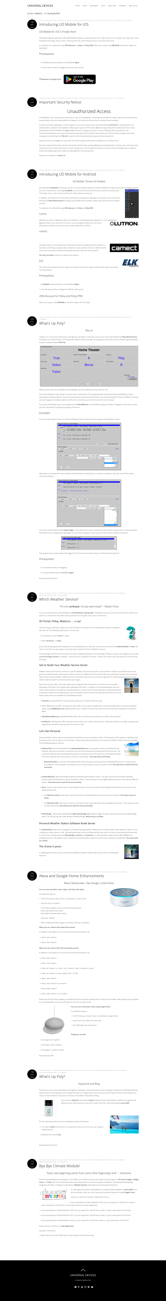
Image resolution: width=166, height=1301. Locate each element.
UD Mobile (53, 188)
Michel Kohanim (45, 20)
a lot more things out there (49, 657)
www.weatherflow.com (79, 748)
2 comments (119, 98)
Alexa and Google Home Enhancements (71, 875)
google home (94, 872)
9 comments (122, 872)
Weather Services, (81, 1185)
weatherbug (120, 593)
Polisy (80, 45)
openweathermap (101, 593)
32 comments (120, 170)
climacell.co (46, 701)
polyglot (110, 20)
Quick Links (112, 6)
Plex (121, 317)
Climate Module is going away (82, 613)
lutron (98, 20)
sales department (67, 1226)
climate (75, 20)
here (59, 1135)
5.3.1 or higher (74, 62)
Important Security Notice (60, 101)
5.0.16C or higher (68, 573)
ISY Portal (113, 125)
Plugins (55, 1070)
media (96, 317)
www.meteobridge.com (81, 814)
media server (114, 317)
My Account (133, 6)
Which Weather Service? (58, 599)
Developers (94, 6)
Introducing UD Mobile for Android (67, 174)
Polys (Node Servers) (55, 201)
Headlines (122, 6)
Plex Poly (62, 342)
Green (85, 6)
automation (61, 20)
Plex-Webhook (83, 404)
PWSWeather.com (58, 709)
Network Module (123, 646)
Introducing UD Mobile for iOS (64, 24)
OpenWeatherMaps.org (50, 716)
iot (94, 20)
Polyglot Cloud (129, 1192)
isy (88, 317)
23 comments (62, 595)
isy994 (92, 317)
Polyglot (129, 1179)
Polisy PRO (89, 45)
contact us (61, 155)
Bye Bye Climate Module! (59, 1165)
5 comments (127, 20)
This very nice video (46, 255)
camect (69, 20)
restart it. (91, 1100)
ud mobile (118, 20)
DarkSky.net (46, 722)
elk (91, 20)
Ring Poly (75, 1100)
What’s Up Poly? (52, 323)
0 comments (62, 1072)
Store (103, 6)
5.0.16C (59, 636)
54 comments (62, 1162)
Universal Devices (82, 1280)
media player (104, 317)
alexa (59, 872)
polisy (104, 20)
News (54, 20)
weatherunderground (47, 595)
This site (64, 136)
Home (77, 6)
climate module (84, 20)
